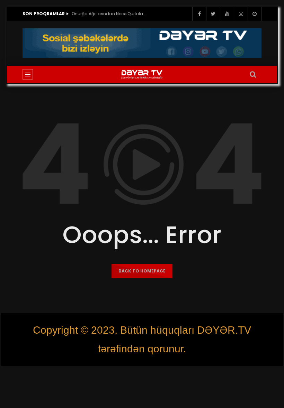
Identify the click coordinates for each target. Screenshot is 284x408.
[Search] (252, 74)
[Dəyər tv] (142, 74)
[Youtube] (227, 14)
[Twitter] (213, 14)
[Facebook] (199, 14)
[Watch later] (254, 14)
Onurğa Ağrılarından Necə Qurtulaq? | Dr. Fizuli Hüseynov (110, 14)
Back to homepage (142, 271)
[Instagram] (241, 14)
